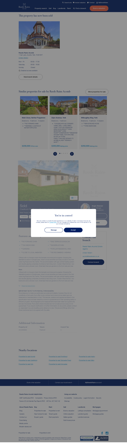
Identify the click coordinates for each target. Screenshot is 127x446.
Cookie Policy (53, 222)
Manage (54, 230)
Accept (73, 230)
